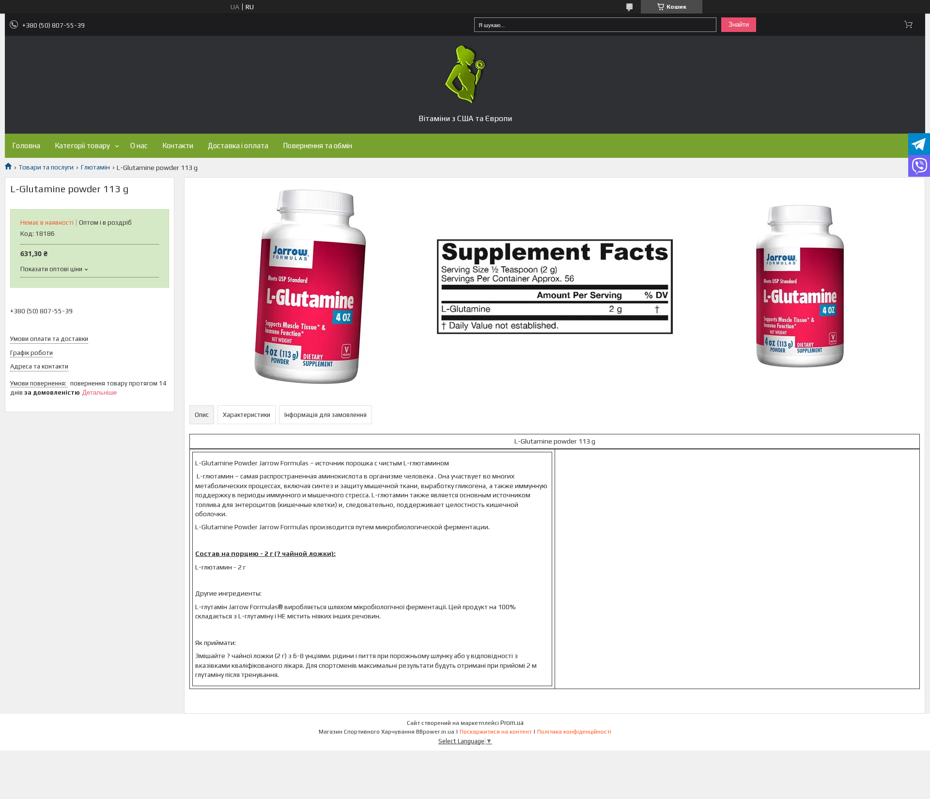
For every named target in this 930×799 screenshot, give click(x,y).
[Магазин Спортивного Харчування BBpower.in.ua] (465, 75)
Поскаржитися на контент (496, 731)
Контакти (177, 145)
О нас (139, 145)
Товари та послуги (46, 167)
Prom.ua (512, 722)
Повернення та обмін (317, 145)
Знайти (738, 24)
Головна (26, 145)
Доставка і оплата (238, 145)
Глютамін (95, 167)
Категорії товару (82, 145)
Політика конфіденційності (574, 731)
